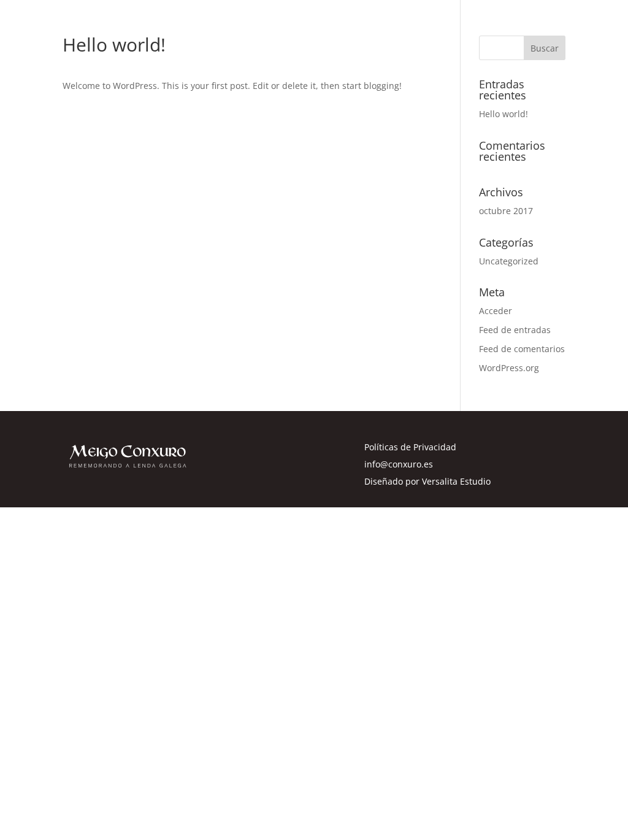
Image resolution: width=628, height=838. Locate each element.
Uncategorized (508, 261)
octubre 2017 (506, 211)
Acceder (495, 311)
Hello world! (503, 114)
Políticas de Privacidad (410, 447)
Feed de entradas (515, 330)
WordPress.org (509, 368)
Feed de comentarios (522, 349)
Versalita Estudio (456, 481)
